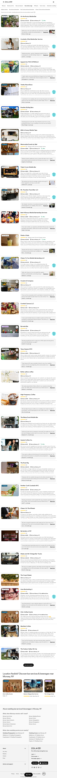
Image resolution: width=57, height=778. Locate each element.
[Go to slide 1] (8, 26)
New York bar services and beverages (27, 9)
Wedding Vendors (4, 9)
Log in (32, 754)
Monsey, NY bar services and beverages (43, 9)
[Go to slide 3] (11, 26)
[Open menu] (3, 2)
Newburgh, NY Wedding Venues (36, 739)
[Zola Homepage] (8, 2)
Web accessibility (37, 773)
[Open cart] (53, 2)
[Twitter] (36, 767)
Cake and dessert (19, 5)
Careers (4, 756)
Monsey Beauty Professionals (9, 724)
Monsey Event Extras (7, 716)
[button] (17, 17)
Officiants (36, 5)
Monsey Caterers (6, 722)
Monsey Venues (32, 724)
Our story (5, 751)
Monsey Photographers (34, 722)
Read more (45, 32)
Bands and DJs (10, 5)
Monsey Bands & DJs (7, 726)
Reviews (4, 753)
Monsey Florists (32, 718)
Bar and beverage (28, 5)
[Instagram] (38, 767)
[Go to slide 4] (11, 71)
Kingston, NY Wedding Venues (35, 741)
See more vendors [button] (29, 665)
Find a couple (34, 756)
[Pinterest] (34, 767)
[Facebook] (32, 767)
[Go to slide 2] (9, 26)
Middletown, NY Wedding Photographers (12, 735)
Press (4, 758)
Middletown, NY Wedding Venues (36, 735)
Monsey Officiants (7, 718)
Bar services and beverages (14, 9)
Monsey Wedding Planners (35, 716)
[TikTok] (41, 767)
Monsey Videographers (34, 720)
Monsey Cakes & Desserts (8, 720)
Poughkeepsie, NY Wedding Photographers (12, 737)
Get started (35, 763)
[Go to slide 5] (12, 71)
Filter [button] (29, 774)
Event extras (42, 5)
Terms (17, 773)
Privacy (12, 773)
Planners (4, 5)
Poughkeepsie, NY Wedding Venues (37, 737)
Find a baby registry (35, 758)
